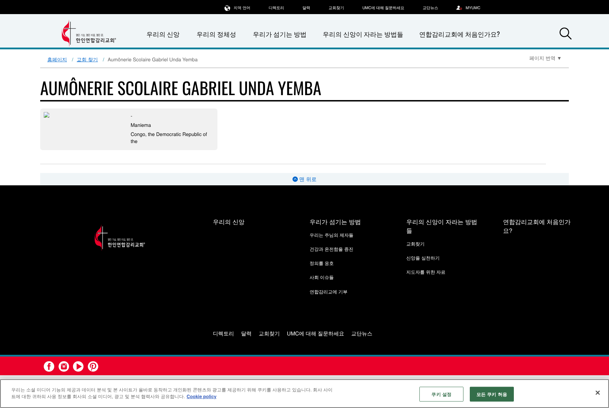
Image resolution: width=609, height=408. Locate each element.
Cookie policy (202, 396)
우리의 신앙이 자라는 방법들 (363, 34)
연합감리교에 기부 (328, 291)
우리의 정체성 (216, 34)
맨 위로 (307, 179)
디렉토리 (276, 8)
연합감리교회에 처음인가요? (459, 34)
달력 (306, 8)
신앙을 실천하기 (423, 257)
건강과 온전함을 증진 (331, 249)
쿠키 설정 (441, 394)
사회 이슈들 (321, 277)
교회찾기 (336, 8)
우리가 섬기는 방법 (279, 34)
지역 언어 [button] (242, 8)
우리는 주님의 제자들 (331, 234)
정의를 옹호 (321, 263)
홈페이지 (57, 59)
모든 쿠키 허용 (491, 394)
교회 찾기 (87, 59)
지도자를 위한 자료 (425, 271)
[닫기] (597, 392)
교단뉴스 (430, 8)
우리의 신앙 (229, 221)
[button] (566, 34)
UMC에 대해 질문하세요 (383, 8)
